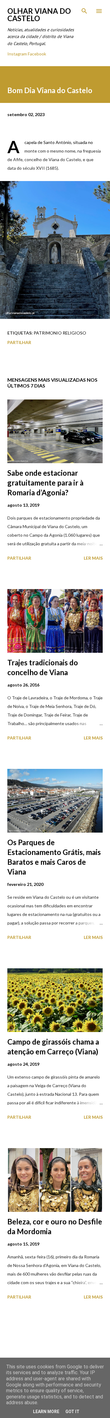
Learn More (46, 1411)
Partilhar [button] (19, 342)
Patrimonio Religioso (60, 332)
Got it (72, 1411)
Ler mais (93, 558)
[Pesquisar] (84, 11)
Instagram (17, 53)
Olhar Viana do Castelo (39, 14)
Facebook (37, 53)
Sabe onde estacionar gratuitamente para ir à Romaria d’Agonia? (45, 482)
